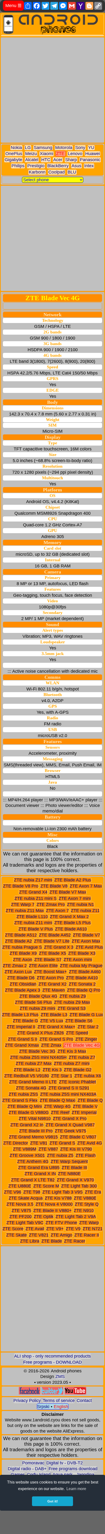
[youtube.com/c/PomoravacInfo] (75, 1393)
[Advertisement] (52, 90)
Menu (13, 5)
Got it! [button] (52, 1501)
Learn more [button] (76, 1489)
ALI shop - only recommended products (52, 1356)
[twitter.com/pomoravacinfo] (52, 1393)
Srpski (43, 1406)
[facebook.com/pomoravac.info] (29, 1393)
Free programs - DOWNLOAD (52, 1362)
